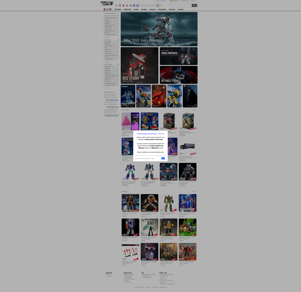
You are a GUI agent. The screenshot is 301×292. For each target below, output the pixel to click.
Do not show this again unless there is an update (145, 158)
